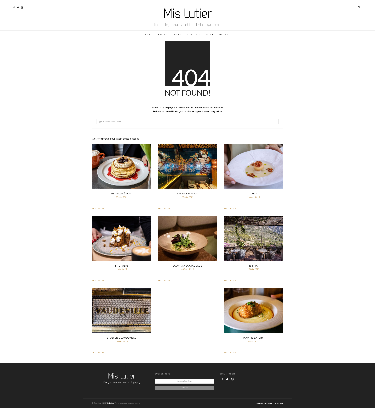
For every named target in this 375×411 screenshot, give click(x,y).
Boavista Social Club (187, 265)
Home (148, 34)
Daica (253, 193)
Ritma (253, 265)
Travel (161, 34)
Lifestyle (192, 34)
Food (176, 34)
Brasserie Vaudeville (121, 337)
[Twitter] (227, 379)
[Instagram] (22, 7)
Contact (224, 34)
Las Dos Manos (187, 193)
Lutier (210, 34)
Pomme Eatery (253, 337)
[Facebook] (222, 379)
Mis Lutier (110, 403)
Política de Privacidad (264, 403)
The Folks (121, 265)
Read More (230, 208)
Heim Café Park (121, 193)
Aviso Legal (279, 403)
